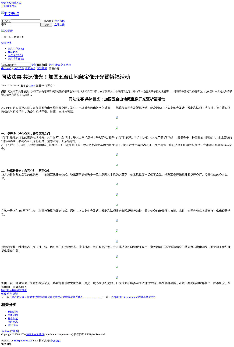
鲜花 (19, 290)
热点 (68, 64)
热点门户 (16, 48)
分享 (9, 293)
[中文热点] (10, 14)
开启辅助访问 (9, 6)
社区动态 (13, 321)
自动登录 (49, 21)
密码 (3, 24)
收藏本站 (16, 2)
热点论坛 (15, 55)
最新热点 (13, 52)
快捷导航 (6, 42)
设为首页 (6, 2)
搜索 (33, 64)
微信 (57, 64)
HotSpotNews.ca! (23, 340)
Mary (32, 85)
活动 (51, 64)
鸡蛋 (24, 290)
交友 (63, 64)
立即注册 (59, 24)
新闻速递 (13, 311)
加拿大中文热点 (35, 334)
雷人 (8, 290)
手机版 (14, 331)
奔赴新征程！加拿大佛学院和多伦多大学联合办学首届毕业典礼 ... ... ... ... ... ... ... (56, 297)
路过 (3, 290)
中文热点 (6, 68)
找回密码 (59, 21)
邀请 (15, 293)
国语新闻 (42, 68)
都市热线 (13, 318)
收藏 (3, 293)
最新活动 (13, 325)
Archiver (5, 331)
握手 (14, 290)
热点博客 (16, 58)
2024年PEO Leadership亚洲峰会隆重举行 (133, 297)
